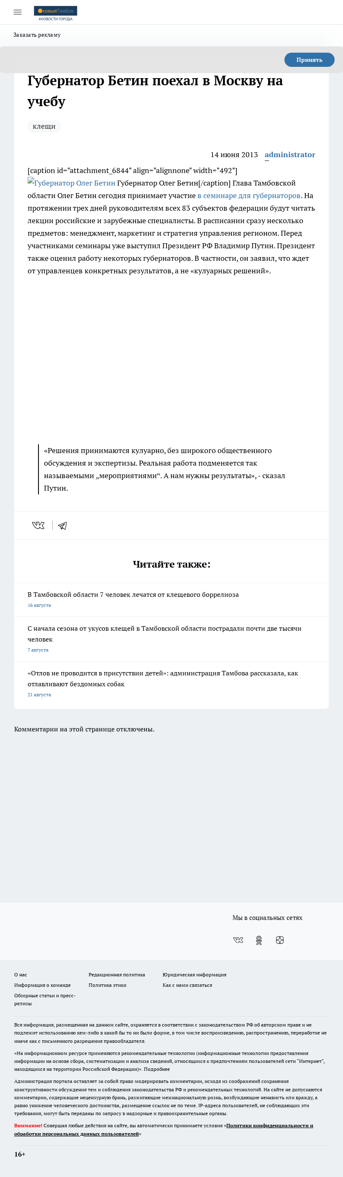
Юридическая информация (194, 974)
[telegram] (65, 525)
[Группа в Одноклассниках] (258, 940)
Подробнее (157, 1069)
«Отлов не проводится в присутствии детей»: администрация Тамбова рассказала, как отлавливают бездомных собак (163, 683)
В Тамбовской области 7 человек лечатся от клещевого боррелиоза (133, 599)
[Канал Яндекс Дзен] (279, 940)
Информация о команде (42, 985)
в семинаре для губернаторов (249, 195)
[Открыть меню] (18, 12)
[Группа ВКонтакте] (238, 940)
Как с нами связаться (187, 985)
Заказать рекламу (37, 34)
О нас (20, 974)
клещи (44, 126)
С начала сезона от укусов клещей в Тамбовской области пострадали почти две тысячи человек (165, 638)
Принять (310, 60)
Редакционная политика (117, 974)
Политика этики (107, 985)
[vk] (39, 525)
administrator (290, 154)
